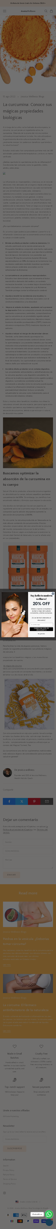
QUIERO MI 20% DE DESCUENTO (41, 629)
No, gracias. (41, 633)
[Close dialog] (53, 593)
